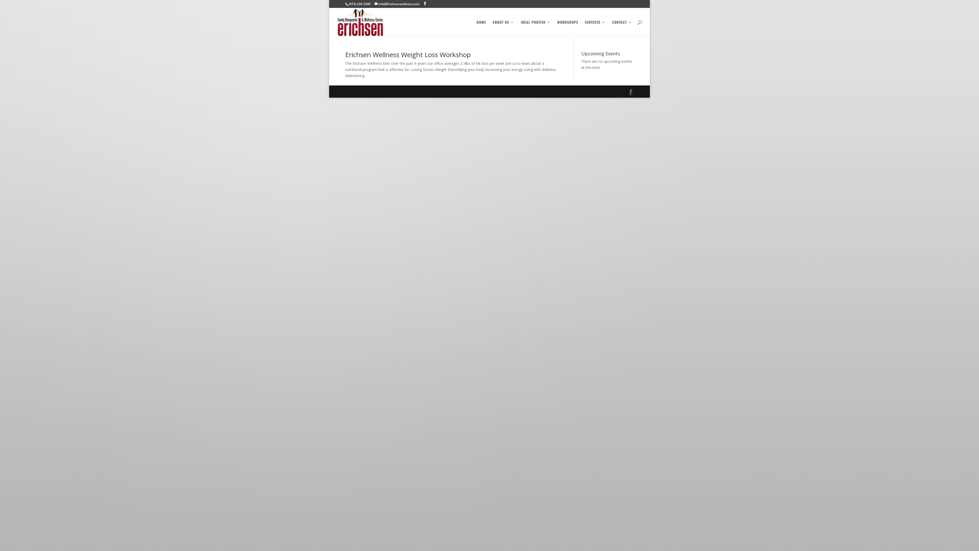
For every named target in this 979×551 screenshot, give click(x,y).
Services (592, 22)
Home (481, 22)
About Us (501, 22)
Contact (619, 22)
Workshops (567, 22)
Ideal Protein (533, 22)
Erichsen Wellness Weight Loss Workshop (408, 54)
